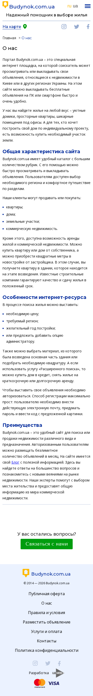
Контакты (46, 641)
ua (75, 6)
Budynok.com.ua (32, 6)
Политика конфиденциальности (46, 650)
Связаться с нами (47, 544)
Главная (9, 38)
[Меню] (88, 6)
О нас (46, 603)
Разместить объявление (46, 622)
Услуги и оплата (46, 631)
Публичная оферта (47, 593)
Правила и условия (46, 612)
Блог (15, 462)
